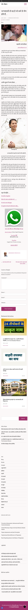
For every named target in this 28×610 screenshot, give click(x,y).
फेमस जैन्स (3, 493)
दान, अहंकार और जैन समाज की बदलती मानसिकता (11, 436)
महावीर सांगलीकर (4, 496)
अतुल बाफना (3, 468)
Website (3, 302)
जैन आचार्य (3, 476)
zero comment (6, 19)
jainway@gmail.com (22, 47)
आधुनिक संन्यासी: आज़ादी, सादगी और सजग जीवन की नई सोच (13, 586)
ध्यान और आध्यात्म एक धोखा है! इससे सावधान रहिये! (11, 589)
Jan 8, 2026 (5, 373)
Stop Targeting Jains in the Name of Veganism (12, 538)
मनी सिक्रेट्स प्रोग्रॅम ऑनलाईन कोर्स (8, 553)
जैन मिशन (4, 4)
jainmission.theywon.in (13, 17)
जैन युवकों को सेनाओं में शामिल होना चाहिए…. (10, 206)
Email (3, 297)
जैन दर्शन (3, 479)
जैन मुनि (2, 485)
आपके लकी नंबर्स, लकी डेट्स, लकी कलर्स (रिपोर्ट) (10, 562)
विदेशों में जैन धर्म (4, 502)
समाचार (2, 504)
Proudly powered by (10, 605)
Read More (5, 345)
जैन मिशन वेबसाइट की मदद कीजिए (8, 443)
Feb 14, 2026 (5, 343)
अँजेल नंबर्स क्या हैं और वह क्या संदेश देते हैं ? (9, 556)
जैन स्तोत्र (3, 487)
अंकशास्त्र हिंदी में (14, 245)
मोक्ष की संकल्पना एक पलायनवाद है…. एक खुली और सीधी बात (12, 580)
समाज (2, 507)
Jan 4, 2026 (5, 403)
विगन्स (2, 499)
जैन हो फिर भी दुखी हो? (5, 196)
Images (3, 465)
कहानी (2, 473)
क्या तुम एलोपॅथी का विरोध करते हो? (8, 583)
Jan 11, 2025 (3, 17)
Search (23, 418)
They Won (14, 240)
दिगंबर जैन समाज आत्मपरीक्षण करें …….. (9, 199)
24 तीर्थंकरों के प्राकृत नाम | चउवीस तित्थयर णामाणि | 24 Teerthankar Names (13, 339)
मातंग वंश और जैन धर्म (7, 262)
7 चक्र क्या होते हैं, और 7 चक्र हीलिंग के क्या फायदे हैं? (11, 592)
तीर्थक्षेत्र (3, 490)
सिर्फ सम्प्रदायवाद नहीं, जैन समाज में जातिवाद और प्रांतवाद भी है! (13, 429)
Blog (2, 22)
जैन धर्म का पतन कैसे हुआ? (6, 202)
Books (2, 462)
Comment (4, 278)
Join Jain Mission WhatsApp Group (14, 228)
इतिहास (2, 470)
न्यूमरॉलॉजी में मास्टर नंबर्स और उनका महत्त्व (9, 565)
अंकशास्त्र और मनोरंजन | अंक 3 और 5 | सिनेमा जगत (11, 559)
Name (3, 292)
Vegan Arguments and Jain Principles (10, 532)
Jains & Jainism (8, 232)
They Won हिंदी (14, 235)
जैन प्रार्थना (3, 482)
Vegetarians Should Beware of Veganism (11, 535)
